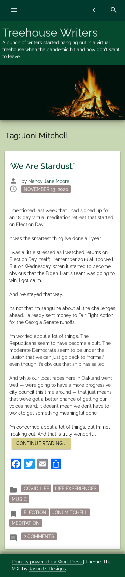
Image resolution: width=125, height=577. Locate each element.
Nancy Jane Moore (48, 181)
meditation (26, 523)
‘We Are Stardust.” (42, 166)
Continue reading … (43, 444)
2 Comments (40, 536)
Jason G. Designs (47, 568)
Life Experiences (76, 488)
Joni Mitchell (69, 512)
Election (35, 512)
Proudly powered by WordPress (47, 561)
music (19, 499)
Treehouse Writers (50, 32)
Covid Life (36, 488)
